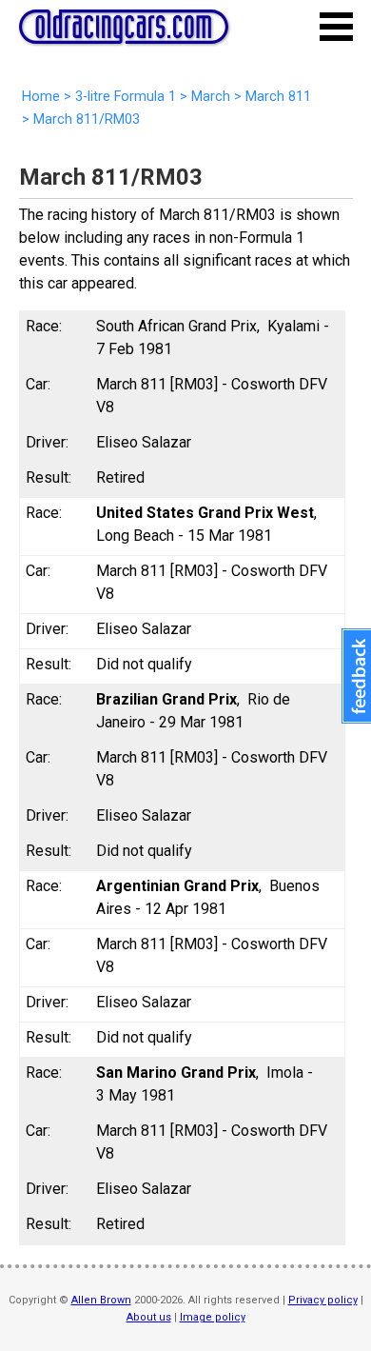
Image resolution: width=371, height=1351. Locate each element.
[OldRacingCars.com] (123, 33)
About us (149, 1317)
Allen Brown (101, 1300)
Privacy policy (323, 1300)
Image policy (212, 1317)
